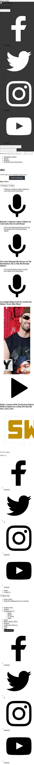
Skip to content (4, 1)
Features (6, 609)
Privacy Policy (8, 599)
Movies (10, 614)
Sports (6, 160)
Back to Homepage (17, 178)
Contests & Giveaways (13, 162)
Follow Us (5, 11)
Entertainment (8, 611)
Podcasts (6, 623)
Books (9, 613)
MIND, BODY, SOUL (11, 621)
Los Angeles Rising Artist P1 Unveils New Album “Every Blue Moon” (16, 303)
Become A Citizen (9, 630)
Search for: (3, 153)
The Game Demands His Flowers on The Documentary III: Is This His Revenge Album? (15, 263)
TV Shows (11, 616)
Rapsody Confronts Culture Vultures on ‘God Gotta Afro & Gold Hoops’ (15, 223)
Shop (5, 628)
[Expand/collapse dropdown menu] (13, 611)
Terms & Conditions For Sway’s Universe (16, 601)
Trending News (10, 157)
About (6, 590)
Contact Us (7, 592)
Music (6, 158)
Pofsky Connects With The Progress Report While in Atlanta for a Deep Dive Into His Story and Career (17, 406)
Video (5, 626)
